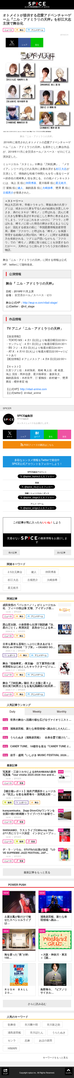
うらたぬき (58, 1032)
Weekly (37, 711)
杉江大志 (61, 169)
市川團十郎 (31, 1024)
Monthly (61, 711)
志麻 (27, 1040)
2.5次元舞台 (15, 572)
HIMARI (12, 1048)
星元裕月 (61, 183)
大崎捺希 (47, 188)
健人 (20, 188)
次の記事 (61, 552)
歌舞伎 (12, 1024)
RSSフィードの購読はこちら (38, 444)
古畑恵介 (8, 192)
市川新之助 (53, 1024)
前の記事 (12, 552)
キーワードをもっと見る (55, 1057)
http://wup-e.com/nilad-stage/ (40, 302)
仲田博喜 (31, 183)
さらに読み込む (37, 1004)
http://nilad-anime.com (33, 389)
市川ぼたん (36, 1032)
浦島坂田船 (14, 1032)
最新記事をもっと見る (37, 872)
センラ (12, 1040)
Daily (12, 711)
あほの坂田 (45, 1040)
